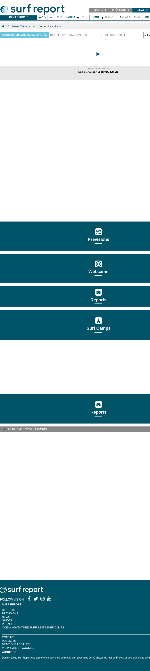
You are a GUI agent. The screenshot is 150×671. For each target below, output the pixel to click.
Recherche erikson (49, 26)
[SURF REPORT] (21, 592)
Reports (98, 299)
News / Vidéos (21, 26)
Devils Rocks (18, 17)
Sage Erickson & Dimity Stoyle (98, 71)
